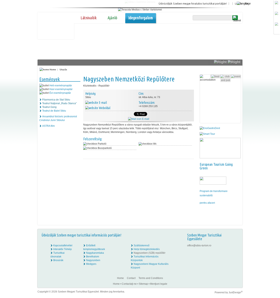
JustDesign (235, 292)
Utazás (63, 69)
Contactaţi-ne (129, 283)
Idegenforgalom (140, 17)
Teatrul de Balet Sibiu (54, 110)
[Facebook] (236, 245)
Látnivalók (89, 17)
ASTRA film (48, 125)
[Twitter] (236, 252)
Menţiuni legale (158, 283)
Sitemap (143, 283)
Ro (246, 3)
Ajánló (112, 17)
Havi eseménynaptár (61, 89)
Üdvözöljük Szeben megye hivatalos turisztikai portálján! (193, 3)
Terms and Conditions (151, 278)
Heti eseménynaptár (60, 85)
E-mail (145, 119)
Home (52, 69)
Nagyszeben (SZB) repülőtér (149, 252)
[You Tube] (236, 256)
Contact (131, 278)
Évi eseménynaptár (60, 92)
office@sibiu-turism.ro (199, 245)
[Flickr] (236, 249)
